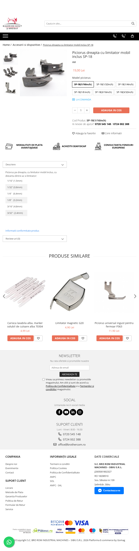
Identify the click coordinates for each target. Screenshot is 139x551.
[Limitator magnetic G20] (69, 292)
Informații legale (63, 456)
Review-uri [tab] (13, 238)
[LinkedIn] (73, 412)
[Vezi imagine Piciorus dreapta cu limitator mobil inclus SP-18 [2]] (10, 87)
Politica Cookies (58, 468)
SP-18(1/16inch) (83, 84)
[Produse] (6, 37)
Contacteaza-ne (111, 490)
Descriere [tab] (11, 164)
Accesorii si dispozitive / (27, 44)
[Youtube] (66, 412)
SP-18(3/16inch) (103, 92)
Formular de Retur (15, 505)
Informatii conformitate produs (22, 230)
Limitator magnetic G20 (69, 323)
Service (9, 509)
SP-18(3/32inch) (125, 92)
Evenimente (11, 468)
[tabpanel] (43, 72)
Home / (7, 44)
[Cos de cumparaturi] (132, 36)
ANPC (53, 476)
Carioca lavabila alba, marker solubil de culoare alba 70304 (25, 324)
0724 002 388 (71, 439)
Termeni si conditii (60, 464)
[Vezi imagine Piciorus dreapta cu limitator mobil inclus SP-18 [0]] (10, 57)
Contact (9, 472)
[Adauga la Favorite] (38, 338)
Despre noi (11, 464)
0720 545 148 (71, 434)
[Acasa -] (21, 23)
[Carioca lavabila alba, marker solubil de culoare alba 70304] (25, 292)
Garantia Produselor (16, 496)
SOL (52, 481)
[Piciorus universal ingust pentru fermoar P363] (114, 292)
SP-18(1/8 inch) (82, 92)
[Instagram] (80, 412)
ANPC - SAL (56, 485)
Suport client (15, 480)
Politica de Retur (14, 500)
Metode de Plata (14, 492)
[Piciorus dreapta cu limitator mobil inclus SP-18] (43, 72)
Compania (12, 456)
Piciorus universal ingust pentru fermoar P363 (114, 324)
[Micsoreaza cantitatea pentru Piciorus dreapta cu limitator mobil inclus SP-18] (75, 110)
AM (74, 62)
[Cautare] (133, 24)
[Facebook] (59, 412)
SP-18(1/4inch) (125, 84)
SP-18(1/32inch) (104, 84)
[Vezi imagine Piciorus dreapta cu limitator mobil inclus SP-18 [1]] (10, 72)
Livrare (9, 487)
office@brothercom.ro (71, 444)
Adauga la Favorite (85, 133)
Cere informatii (113, 133)
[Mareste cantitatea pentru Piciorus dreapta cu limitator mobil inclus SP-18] (87, 110)
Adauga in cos (111, 110)
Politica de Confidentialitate (60, 386)
